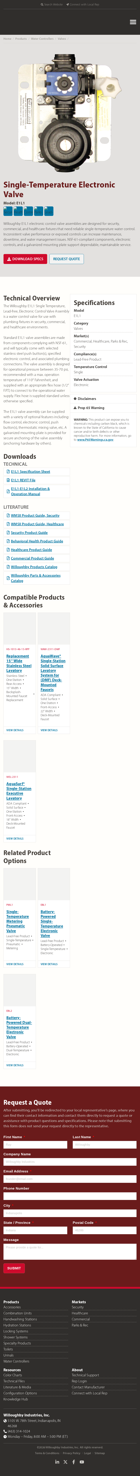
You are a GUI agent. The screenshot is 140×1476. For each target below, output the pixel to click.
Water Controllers (42, 38)
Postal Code (84, 1223)
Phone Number (16, 1188)
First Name (13, 1137)
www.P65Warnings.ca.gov (95, 439)
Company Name (17, 1154)
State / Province (17, 1223)
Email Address (16, 1171)
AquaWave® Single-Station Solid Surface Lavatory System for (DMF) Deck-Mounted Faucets (53, 673)
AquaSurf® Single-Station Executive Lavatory (18, 790)
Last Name (82, 1137)
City (7, 1205)
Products (21, 38)
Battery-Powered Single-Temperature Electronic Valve (52, 923)
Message (11, 1240)
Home (7, 38)
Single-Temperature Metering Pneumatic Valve (17, 921)
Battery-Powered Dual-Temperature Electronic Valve (19, 1027)
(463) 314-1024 (19, 1431)
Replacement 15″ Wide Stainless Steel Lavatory (19, 663)
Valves (62, 38)
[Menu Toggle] (133, 21)
